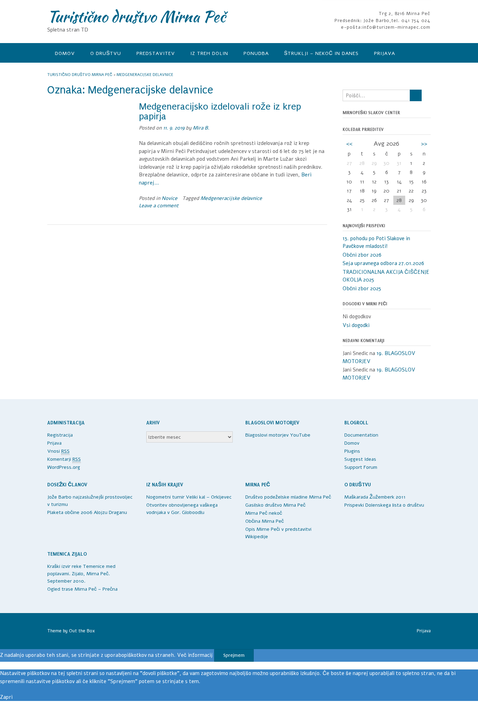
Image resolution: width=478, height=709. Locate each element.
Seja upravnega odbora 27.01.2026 (383, 263)
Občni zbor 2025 (362, 288)
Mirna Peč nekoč (263, 513)
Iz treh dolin (209, 53)
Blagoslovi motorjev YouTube (277, 435)
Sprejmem (234, 655)
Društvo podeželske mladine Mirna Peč (288, 497)
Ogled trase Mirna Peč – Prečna (82, 589)
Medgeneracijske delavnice (231, 198)
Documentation (361, 435)
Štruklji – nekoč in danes (321, 53)
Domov (65, 53)
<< (349, 143)
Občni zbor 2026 (362, 254)
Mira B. (201, 128)
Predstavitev (155, 53)
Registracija (60, 435)
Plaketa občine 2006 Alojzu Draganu (87, 512)
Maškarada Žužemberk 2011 (375, 497)
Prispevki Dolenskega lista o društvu (384, 505)
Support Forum (360, 467)
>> (424, 143)
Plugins (352, 451)
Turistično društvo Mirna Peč (136, 16)
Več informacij (195, 655)
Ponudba (256, 53)
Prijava (384, 53)
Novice (169, 198)
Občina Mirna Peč (264, 521)
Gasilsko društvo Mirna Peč (275, 505)
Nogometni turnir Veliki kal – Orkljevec (189, 497)
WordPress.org (63, 467)
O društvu (105, 53)
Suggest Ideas (360, 459)
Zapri (6, 697)
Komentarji (64, 459)
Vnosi (58, 451)
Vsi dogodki (356, 325)
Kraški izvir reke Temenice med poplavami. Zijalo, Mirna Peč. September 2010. (81, 573)
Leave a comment (158, 205)
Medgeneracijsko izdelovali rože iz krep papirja (220, 111)
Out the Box (82, 631)
